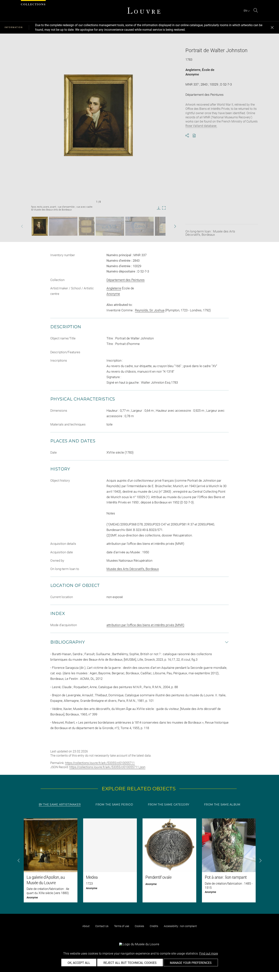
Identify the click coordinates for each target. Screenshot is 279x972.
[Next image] (169, 226)
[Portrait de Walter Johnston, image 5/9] (139, 226)
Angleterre (192, 70)
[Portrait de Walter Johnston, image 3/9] (86, 226)
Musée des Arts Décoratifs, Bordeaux (132, 569)
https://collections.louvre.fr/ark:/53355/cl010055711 (100, 763)
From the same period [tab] (114, 804)
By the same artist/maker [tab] (60, 804)
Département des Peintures (125, 280)
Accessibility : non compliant (180, 926)
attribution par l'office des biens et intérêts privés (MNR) (145, 625)
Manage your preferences (191, 963)
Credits (154, 926)
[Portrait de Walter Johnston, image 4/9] (110, 226)
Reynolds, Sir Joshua (149, 310)
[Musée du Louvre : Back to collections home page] (143, 11)
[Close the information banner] (272, 27)
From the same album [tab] (222, 804)
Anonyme (192, 74)
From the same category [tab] (168, 804)
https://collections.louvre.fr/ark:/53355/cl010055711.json (107, 767)
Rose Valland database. (201, 126)
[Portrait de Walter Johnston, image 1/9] (39, 226)
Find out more (208, 953)
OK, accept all (79, 963)
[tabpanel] (139, 860)
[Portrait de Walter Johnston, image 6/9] (161, 226)
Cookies (139, 926)
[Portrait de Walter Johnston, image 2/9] (63, 226)
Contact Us (101, 926)
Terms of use (121, 926)
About (86, 926)
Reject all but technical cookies (130, 963)
